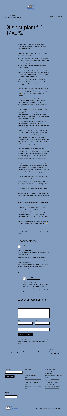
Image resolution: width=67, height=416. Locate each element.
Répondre (20, 272)
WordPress (59, 408)
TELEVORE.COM (10, 16)
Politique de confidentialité (55, 16)
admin (20, 233)
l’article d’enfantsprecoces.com (33, 197)
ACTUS (48, 231)
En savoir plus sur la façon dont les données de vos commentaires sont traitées (33, 341)
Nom (19, 320)
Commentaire (21, 307)
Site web (20, 326)
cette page (20, 143)
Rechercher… (8, 369)
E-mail (36, 320)
